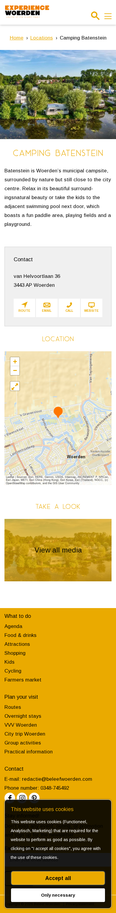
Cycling (12, 671)
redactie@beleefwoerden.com (57, 779)
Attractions (17, 644)
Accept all (58, 878)
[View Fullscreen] (14, 386)
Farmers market (22, 680)
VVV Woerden (20, 725)
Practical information (28, 752)
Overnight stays (22, 716)
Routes (12, 707)
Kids (9, 662)
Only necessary (58, 895)
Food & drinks (20, 635)
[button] (58, 412)
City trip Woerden (24, 734)
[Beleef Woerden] (27, 12)
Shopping (15, 653)
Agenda (13, 626)
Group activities (22, 743)
